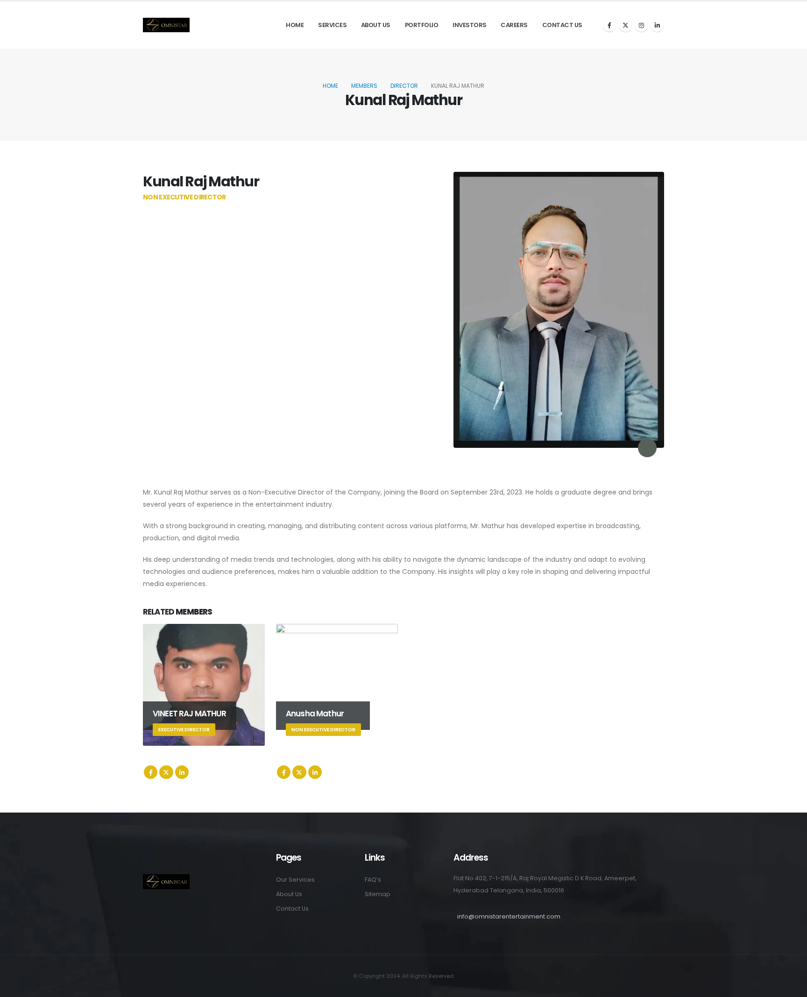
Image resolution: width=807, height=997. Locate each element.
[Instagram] (641, 25)
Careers (514, 25)
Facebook (150, 772)
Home (295, 25)
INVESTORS (470, 25)
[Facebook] (609, 25)
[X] (625, 25)
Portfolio (422, 25)
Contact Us (292, 908)
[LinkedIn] (657, 25)
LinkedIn (182, 772)
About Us (375, 25)
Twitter (166, 772)
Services (332, 25)
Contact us (562, 25)
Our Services (295, 880)
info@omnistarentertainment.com (508, 916)
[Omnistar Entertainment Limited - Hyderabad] (166, 25)
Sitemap (377, 894)
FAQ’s (373, 880)
